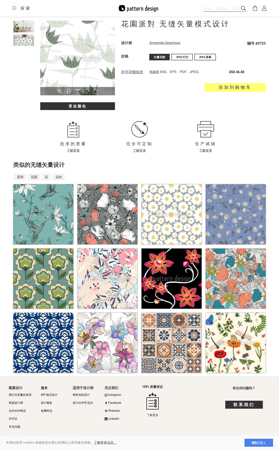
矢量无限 (159, 57)
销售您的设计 (81, 395)
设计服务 (46, 402)
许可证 (13, 418)
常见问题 (14, 426)
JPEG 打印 (182, 57)
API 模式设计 (49, 395)
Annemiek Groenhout (164, 42)
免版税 (154, 71)
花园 (34, 176)
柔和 (20, 176)
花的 (58, 176)
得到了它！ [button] (259, 442)
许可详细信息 (132, 72)
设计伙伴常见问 (83, 402)
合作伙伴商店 (17, 410)
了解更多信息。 (105, 442)
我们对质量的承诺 (20, 395)
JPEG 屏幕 (205, 57)
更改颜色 (78, 106)
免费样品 (46, 410)
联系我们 (244, 404)
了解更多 (73, 150)
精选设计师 (16, 402)
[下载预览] (68, 91)
